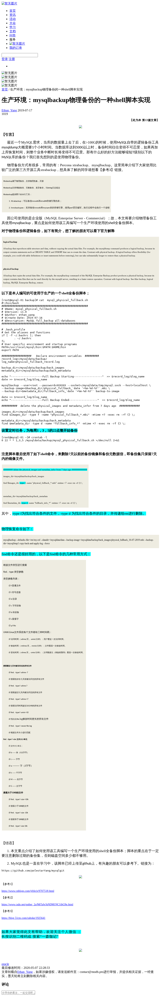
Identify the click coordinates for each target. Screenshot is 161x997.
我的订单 (15, 47)
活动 (12, 19)
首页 (12, 10)
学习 (12, 27)
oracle (5, 964)
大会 (12, 23)
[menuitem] (84, 11)
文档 (12, 31)
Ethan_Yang (9, 110)
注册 (12, 59)
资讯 (12, 14)
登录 (5, 59)
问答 (12, 35)
